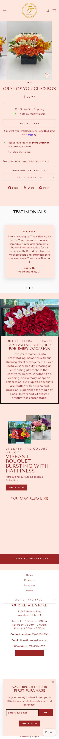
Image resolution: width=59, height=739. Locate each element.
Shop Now (16, 487)
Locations (29, 585)
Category (29, 580)
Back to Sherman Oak (32, 558)
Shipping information (29, 170)
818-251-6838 (37, 646)
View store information (19, 152)
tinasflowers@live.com (34, 640)
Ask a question (29, 177)
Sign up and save (29, 599)
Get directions (29, 653)
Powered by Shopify (29, 736)
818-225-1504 (39, 634)
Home (29, 574)
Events (29, 590)
